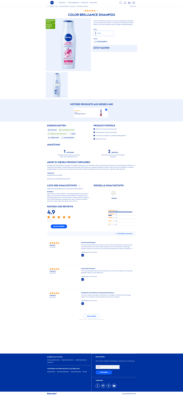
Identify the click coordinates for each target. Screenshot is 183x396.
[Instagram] (103, 386)
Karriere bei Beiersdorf (63, 371)
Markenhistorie (51, 371)
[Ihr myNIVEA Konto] (125, 3)
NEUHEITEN (84, 2)
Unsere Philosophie (76, 371)
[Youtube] (114, 386)
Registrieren (100, 357)
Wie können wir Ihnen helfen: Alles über (63, 368)
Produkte (51, 6)
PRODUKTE (62, 2)
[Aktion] (129, 3)
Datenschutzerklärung (67, 359)
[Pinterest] (109, 386)
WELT (93, 2)
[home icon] (47, 6)
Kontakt (85, 371)
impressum (50, 362)
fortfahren (104, 372)
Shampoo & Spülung (64, 6)
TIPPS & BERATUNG (73, 2)
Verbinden (99, 380)
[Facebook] (98, 386)
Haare (56, 6)
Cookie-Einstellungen (81, 359)
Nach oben (133, 6)
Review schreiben (58, 226)
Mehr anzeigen (91, 316)
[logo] (52, 3)
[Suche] (121, 3)
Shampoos (72, 6)
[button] (106, 110)
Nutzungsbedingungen (53, 359)
